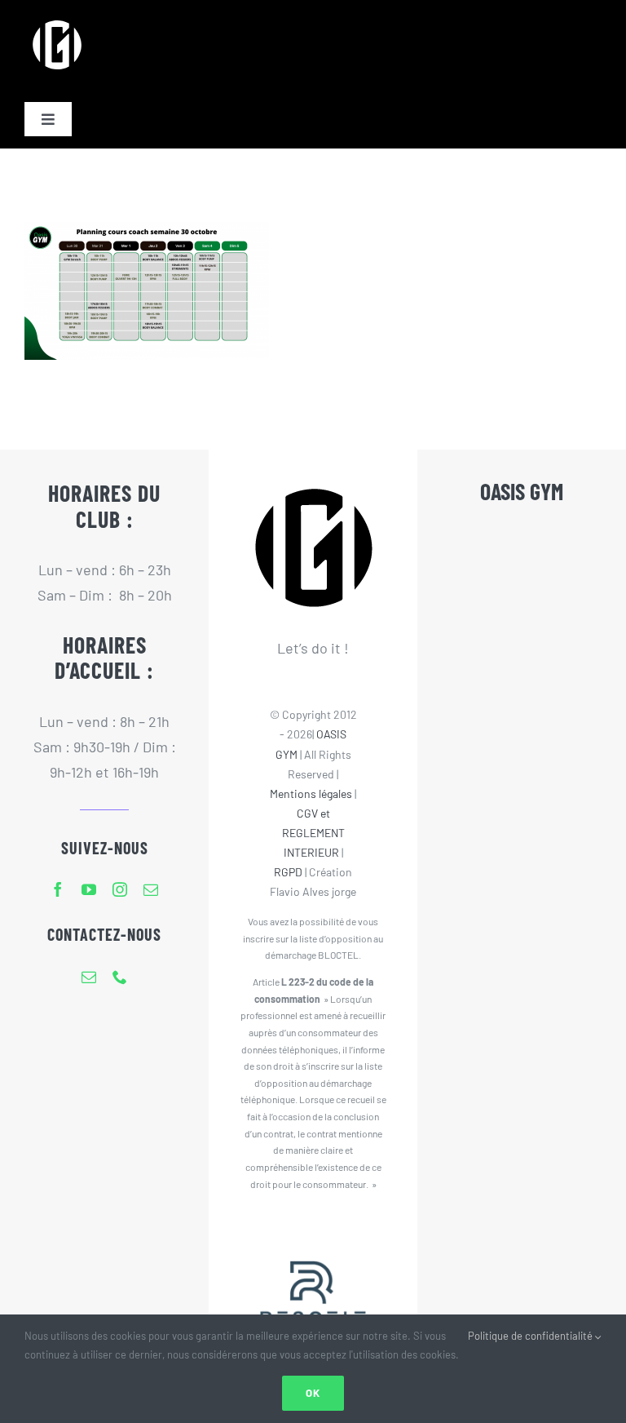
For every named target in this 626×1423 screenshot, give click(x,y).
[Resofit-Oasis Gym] (313, 1232)
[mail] (150, 889)
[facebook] (58, 889)
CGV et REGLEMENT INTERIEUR (313, 832)
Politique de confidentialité (531, 1335)
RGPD (288, 872)
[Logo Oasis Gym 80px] (57, 20)
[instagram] (119, 889)
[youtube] (89, 889)
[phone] (119, 976)
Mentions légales (311, 793)
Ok (313, 1392)
